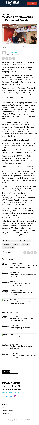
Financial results (16, 263)
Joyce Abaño (12, 52)
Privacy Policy (6, 414)
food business (7, 241)
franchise (27, 241)
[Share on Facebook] (6, 59)
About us (4, 402)
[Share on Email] (13, 59)
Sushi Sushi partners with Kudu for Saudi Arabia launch (22, 303)
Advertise (5, 408)
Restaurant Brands (8, 247)
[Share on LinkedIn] (3, 59)
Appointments (15, 272)
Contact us (5, 405)
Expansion (13, 300)
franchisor (25, 244)
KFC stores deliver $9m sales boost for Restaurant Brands (23, 319)
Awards (12, 281)
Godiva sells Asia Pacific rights (21, 337)
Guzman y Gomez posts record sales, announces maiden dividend (23, 266)
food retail (18, 241)
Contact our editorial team (11, 392)
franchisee (6, 244)
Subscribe (32, 3)
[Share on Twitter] (10, 59)
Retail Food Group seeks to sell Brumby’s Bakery (21, 294)
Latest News (6, 14)
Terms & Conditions (8, 411)
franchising (16, 244)
